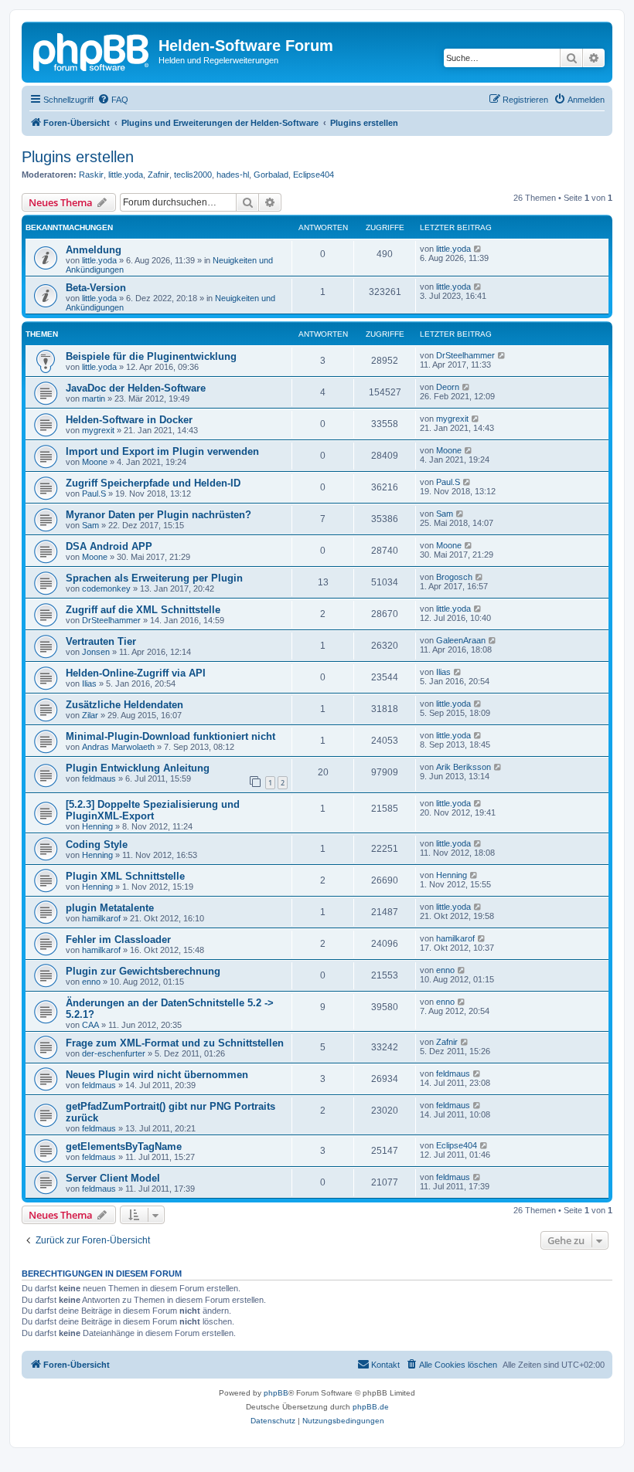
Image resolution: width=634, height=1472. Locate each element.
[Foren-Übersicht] (92, 50)
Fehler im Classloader (118, 939)
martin (93, 398)
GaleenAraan (461, 640)
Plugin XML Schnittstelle (125, 876)
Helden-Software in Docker (129, 420)
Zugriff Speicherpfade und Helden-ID (153, 483)
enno (91, 981)
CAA (90, 1024)
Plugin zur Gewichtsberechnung (143, 971)
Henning (97, 826)
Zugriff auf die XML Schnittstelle (143, 610)
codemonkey (106, 588)
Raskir (91, 174)
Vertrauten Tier (101, 641)
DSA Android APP (109, 546)
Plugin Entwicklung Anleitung (138, 768)
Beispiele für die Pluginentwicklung (151, 356)
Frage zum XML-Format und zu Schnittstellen (175, 1043)
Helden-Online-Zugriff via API (136, 673)
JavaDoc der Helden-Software (136, 388)
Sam (90, 525)
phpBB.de (371, 1406)
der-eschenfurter (113, 1053)
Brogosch (454, 577)
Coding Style (97, 844)
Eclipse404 (313, 174)
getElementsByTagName (124, 1146)
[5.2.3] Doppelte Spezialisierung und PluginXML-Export (153, 810)
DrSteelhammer (465, 355)
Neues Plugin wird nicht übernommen (157, 1074)
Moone (94, 461)
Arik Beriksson (463, 767)
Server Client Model (113, 1178)
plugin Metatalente (110, 908)
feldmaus (99, 778)
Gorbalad (271, 174)
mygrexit (98, 430)
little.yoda (125, 174)
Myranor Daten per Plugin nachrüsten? (158, 515)
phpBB (276, 1393)
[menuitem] (112, 99)
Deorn (447, 387)
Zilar (90, 715)
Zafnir (158, 174)
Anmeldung (93, 250)
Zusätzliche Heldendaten (124, 705)
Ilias (89, 683)
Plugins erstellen (78, 156)
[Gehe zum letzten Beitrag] (478, 248)
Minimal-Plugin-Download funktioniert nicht (170, 736)
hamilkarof (101, 918)
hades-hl (232, 174)
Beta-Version (96, 287)
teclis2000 (193, 174)
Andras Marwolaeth (118, 746)
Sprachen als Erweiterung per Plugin (154, 578)
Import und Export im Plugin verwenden (162, 451)
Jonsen (96, 651)
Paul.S (94, 493)
